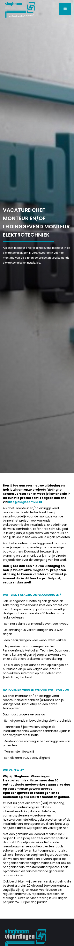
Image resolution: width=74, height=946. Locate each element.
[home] (19, 9)
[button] (65, 9)
